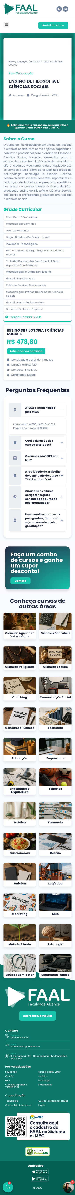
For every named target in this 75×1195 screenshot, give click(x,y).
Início (12, 61)
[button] (6, 24)
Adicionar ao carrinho (26, 351)
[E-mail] (7, 1045)
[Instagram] (65, 9)
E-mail (13, 1044)
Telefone (14, 1035)
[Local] (7, 1056)
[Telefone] (7, 1036)
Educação (22, 61)
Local (13, 1053)
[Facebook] (59, 9)
